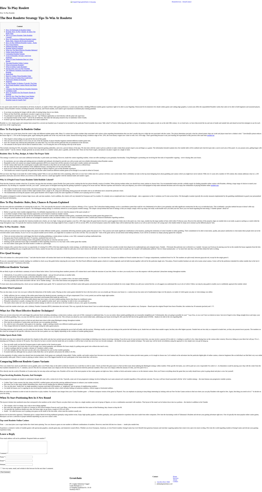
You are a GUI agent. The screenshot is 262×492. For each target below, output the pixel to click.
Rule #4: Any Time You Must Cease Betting (20, 96)
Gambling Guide (11, 91)
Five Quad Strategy (12, 44)
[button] (179, 2)
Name (2, 457)
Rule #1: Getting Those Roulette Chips (18, 76)
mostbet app (215, 185)
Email (2, 461)
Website (2, 464)
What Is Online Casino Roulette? (16, 67)
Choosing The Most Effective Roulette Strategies (21, 89)
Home (174, 2)
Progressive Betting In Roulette (16, 80)
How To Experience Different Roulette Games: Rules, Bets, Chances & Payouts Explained (21, 40)
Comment (4, 453)
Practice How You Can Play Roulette (18, 68)
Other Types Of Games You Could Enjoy (19, 78)
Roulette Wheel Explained (14, 48)
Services (178, 2)
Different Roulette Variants (14, 46)
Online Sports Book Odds (14, 52)
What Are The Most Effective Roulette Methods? (22, 50)
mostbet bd (210, 135)
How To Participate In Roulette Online (18, 30)
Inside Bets (9, 74)
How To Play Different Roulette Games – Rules (21, 43)
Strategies (9, 81)
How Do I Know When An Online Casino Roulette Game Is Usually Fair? (19, 99)
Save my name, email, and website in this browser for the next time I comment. (27, 468)
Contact (188, 2)
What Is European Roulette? (15, 65)
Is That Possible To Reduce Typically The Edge (21, 83)
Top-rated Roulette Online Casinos (17, 63)
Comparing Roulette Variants (15, 54)
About (184, 2)
